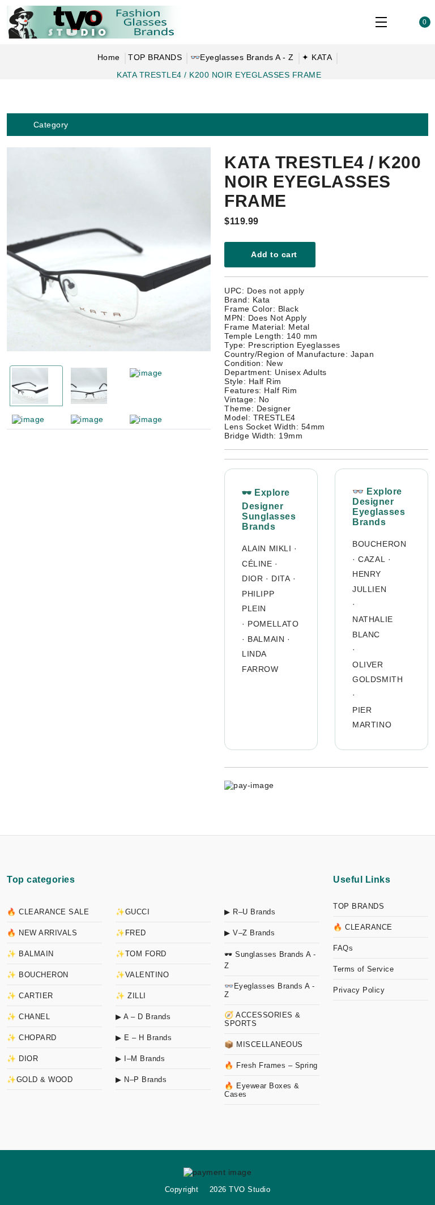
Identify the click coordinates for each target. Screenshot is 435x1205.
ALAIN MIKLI (267, 548)
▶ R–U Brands (249, 912)
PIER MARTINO (371, 717)
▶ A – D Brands (143, 1016)
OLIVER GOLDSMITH (377, 672)
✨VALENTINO (142, 974)
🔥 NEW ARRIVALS (42, 933)
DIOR (252, 578)
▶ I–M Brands (140, 1058)
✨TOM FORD (141, 953)
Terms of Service (363, 969)
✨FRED (131, 933)
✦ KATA (317, 57)
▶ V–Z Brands (249, 933)
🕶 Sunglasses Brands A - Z (270, 960)
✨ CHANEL (28, 1016)
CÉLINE (257, 563)
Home (108, 57)
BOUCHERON (379, 543)
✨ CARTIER (30, 995)
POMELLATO (273, 623)
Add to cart (273, 254)
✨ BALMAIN (30, 953)
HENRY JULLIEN (369, 581)
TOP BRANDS (155, 57)
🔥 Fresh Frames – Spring (271, 1065)
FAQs (343, 948)
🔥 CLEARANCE (363, 927)
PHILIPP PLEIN (258, 601)
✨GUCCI (133, 912)
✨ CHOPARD (32, 1037)
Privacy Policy (359, 990)
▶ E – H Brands (144, 1037)
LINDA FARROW (260, 661)
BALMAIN (266, 639)
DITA (280, 578)
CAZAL (371, 559)
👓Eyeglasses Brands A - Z (242, 57)
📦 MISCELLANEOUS (263, 1044)
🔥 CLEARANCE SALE (48, 912)
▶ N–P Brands (141, 1079)
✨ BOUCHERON (38, 974)
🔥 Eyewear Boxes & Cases (262, 1089)
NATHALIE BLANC (372, 627)
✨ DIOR (22, 1058)
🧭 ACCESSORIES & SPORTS (262, 1019)
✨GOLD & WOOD (39, 1079)
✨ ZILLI (131, 995)
